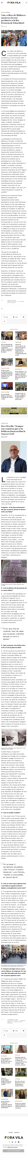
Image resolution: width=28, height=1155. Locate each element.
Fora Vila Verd (5, 368)
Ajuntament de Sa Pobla (12, 1019)
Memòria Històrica (18, 1021)
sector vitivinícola (11, 302)
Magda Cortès (4, 436)
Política (17, 1055)
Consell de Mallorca (12, 301)
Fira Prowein (21, 301)
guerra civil (10, 1021)
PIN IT (14, 573)
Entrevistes (18, 369)
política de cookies (12, 1147)
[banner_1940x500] (14, 410)
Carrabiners (22, 1020)
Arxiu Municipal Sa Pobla (12, 1020)
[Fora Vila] (14, 3)
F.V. (1, 25)
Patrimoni (4, 1056)
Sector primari (5, 12)
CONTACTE (16, 1132)
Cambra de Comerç (11, 300)
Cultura (3, 342)
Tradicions (18, 342)
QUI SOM (11, 1132)
